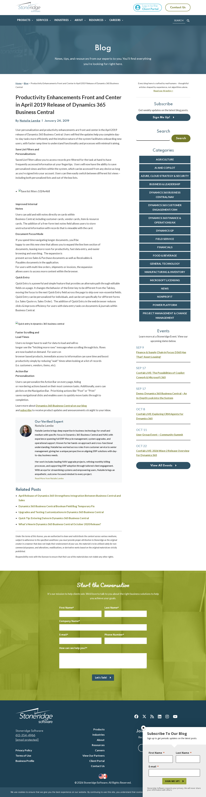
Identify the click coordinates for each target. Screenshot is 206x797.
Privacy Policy (24, 750)
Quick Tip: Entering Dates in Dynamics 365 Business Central (54, 518)
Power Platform (165, 305)
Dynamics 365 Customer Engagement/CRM (165, 207)
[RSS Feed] (152, 716)
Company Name (69, 621)
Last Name (111, 607)
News (165, 288)
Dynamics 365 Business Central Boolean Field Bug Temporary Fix (57, 506)
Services (42, 20)
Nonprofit (165, 296)
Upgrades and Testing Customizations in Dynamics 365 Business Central (61, 512)
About (79, 20)
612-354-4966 (25, 735)
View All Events (161, 465)
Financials (165, 247)
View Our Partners (93, 755)
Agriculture (165, 159)
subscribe (26, 410)
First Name (66, 607)
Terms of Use (23, 755)
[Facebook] (136, 716)
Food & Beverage (165, 255)
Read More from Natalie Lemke (49, 478)
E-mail (63, 634)
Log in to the (150, 8)
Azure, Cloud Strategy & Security (165, 175)
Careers (114, 20)
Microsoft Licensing (165, 280)
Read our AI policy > (163, 90)
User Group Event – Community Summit (159, 434)
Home (19, 83)
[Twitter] (144, 716)
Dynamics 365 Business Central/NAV (165, 195)
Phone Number (114, 634)
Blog (26, 83)
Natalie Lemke (30, 120)
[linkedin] (159, 716)
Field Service (165, 238)
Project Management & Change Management (165, 315)
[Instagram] (167, 716)
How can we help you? (72, 648)
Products (23, 20)
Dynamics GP (165, 230)
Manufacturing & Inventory (165, 272)
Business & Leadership (164, 184)
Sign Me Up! (161, 117)
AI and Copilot (165, 167)
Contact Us (178, 7)
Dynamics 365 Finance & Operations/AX (165, 220)
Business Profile (25, 760)
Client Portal (97, 760)
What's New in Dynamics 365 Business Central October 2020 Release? (60, 524)
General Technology (165, 263)
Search (163, 131)
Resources (96, 20)
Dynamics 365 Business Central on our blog (61, 405)
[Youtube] (175, 716)
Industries (61, 20)
